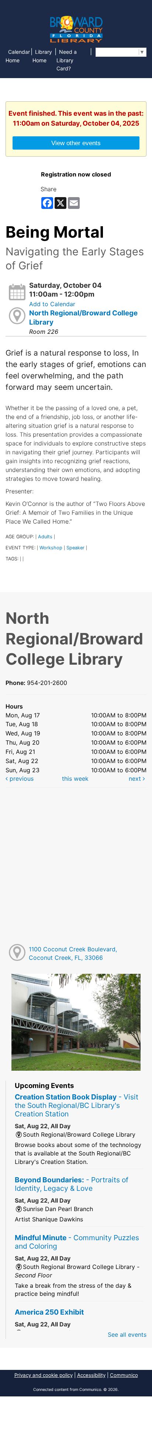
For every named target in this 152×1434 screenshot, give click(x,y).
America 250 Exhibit (49, 1312)
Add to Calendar (52, 304)
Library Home (42, 56)
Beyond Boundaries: (71, 1184)
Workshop (50, 547)
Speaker (75, 547)
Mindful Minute (77, 1242)
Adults (45, 536)
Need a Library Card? (66, 60)
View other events (76, 143)
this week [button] (75, 778)
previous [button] (21, 778)
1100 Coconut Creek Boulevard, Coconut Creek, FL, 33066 (73, 953)
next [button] (136, 778)
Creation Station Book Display (76, 1105)
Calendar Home (18, 56)
